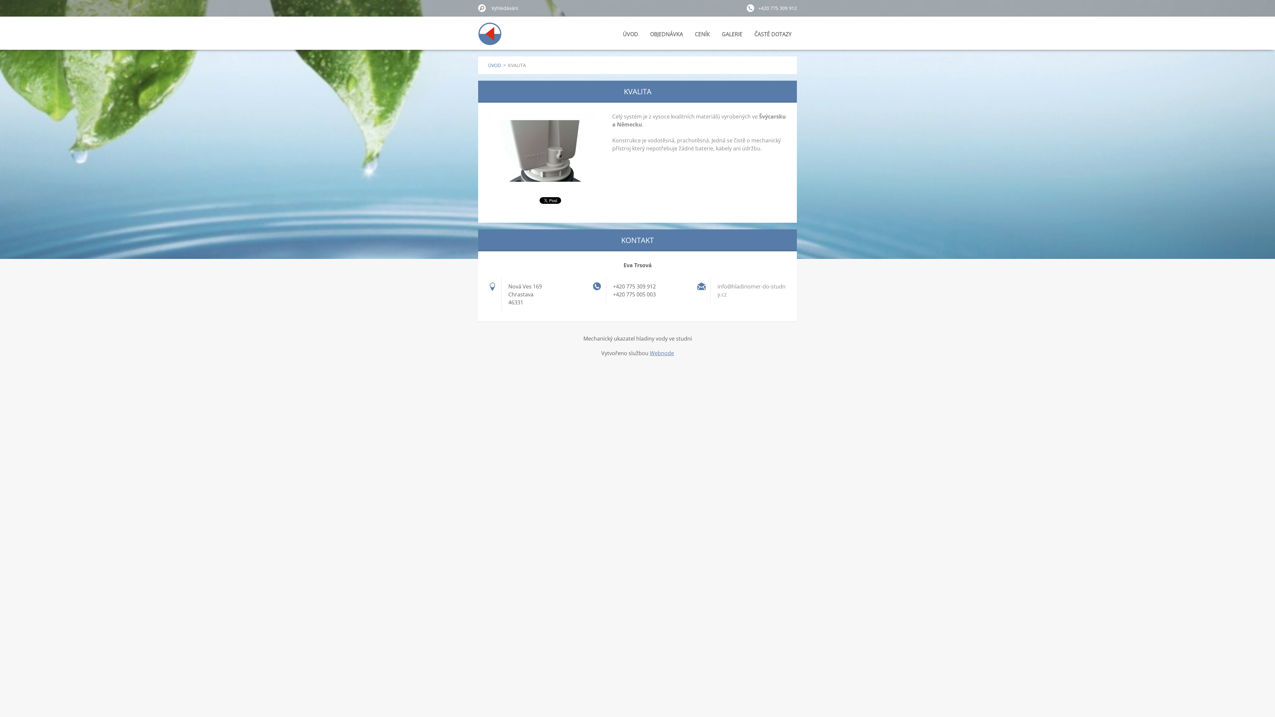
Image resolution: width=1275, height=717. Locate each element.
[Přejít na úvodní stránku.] (490, 38)
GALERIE (732, 34)
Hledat (482, 8)
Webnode (662, 353)
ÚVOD (630, 34)
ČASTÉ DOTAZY (773, 34)
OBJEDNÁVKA (666, 34)
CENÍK (702, 34)
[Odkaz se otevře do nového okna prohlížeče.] (542, 151)
